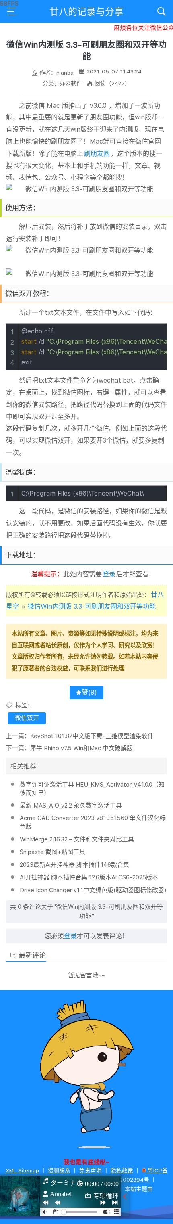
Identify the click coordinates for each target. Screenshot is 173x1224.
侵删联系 (59, 1170)
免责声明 (90, 1170)
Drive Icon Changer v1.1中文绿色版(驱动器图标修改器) (93, 890)
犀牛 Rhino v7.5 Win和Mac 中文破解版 (81, 748)
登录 (109, 574)
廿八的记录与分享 (86, 11)
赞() (89, 692)
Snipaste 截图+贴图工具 (52, 852)
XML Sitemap (22, 1170)
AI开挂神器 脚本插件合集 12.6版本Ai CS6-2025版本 (89, 877)
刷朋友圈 (97, 153)
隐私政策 (122, 1170)
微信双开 (27, 718)
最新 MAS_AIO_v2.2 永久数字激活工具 (71, 805)
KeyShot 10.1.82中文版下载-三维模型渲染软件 (92, 736)
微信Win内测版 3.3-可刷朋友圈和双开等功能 (92, 606)
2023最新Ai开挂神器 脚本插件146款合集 (74, 864)
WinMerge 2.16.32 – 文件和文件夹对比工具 (77, 839)
